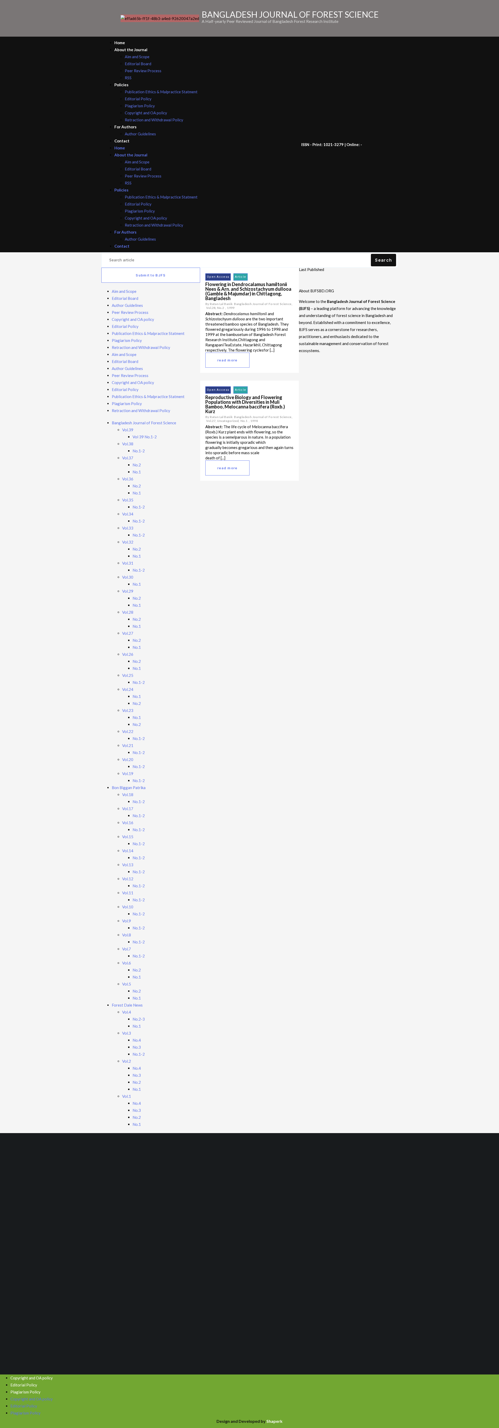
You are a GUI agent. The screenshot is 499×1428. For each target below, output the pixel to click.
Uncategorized (228, 421)
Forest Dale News (127, 1005)
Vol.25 (127, 675)
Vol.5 (126, 984)
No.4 (137, 1040)
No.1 (137, 472)
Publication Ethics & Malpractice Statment (161, 91)
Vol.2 (126, 1061)
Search (383, 260)
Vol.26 (127, 654)
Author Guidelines (140, 133)
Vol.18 (127, 794)
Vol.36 (127, 479)
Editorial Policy (138, 98)
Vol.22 (127, 731)
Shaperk (274, 1421)
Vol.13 (127, 864)
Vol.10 (127, 906)
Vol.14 (127, 850)
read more (227, 360)
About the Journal (130, 49)
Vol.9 (126, 920)
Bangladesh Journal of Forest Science (144, 422)
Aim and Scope (137, 56)
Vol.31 (127, 563)
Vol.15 (127, 836)
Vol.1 (126, 1096)
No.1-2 (139, 450)
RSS (128, 77)
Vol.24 (127, 689)
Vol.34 (127, 514)
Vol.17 (127, 808)
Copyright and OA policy (146, 112)
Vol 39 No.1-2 (145, 436)
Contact (121, 140)
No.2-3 (139, 1019)
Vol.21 (127, 745)
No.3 (137, 1047)
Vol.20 (127, 759)
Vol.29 (127, 591)
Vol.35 (127, 500)
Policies (121, 84)
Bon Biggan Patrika (129, 787)
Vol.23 (127, 710)
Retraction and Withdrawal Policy (154, 119)
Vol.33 (127, 528)
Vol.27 (127, 633)
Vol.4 (126, 1012)
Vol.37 (127, 457)
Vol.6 (126, 963)
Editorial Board (138, 63)
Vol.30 (127, 577)
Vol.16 (127, 822)
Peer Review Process (143, 70)
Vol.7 (126, 949)
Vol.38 (127, 443)
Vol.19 (127, 773)
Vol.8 (126, 935)
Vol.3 (126, 1033)
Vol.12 (127, 878)
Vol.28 (127, 612)
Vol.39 (127, 429)
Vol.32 (127, 542)
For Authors (125, 126)
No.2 (137, 464)
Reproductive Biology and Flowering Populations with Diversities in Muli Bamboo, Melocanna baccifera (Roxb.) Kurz (245, 404)
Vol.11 (127, 892)
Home (119, 42)
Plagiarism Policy (140, 105)
